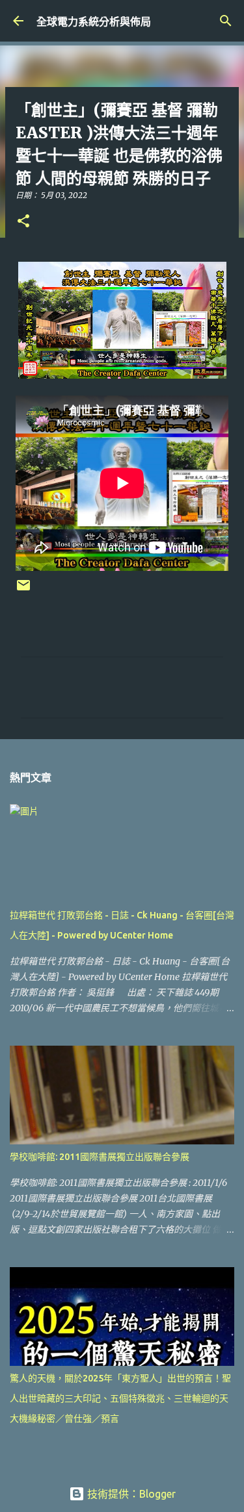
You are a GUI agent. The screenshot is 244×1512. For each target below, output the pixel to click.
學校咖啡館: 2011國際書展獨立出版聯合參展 (99, 1157)
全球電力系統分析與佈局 (93, 21)
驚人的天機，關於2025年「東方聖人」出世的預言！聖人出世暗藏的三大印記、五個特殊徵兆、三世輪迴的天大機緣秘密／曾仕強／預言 (120, 1398)
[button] (23, 222)
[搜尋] (226, 20)
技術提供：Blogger (130, 1494)
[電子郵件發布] (23, 590)
